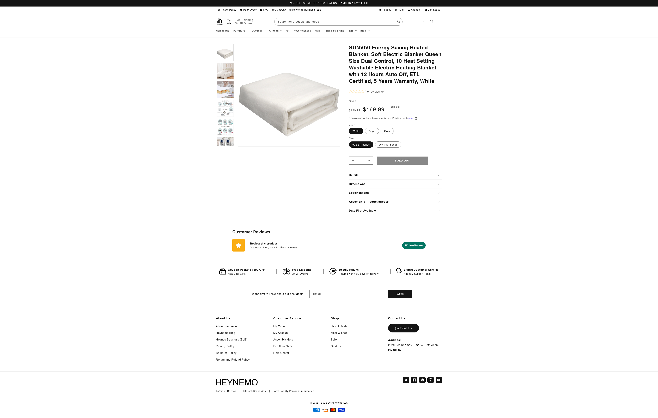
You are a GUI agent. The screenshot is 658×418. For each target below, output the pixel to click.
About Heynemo (226, 326)
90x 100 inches (388, 144)
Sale (334, 339)
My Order (279, 326)
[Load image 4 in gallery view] (225, 108)
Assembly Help (283, 339)
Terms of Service (226, 391)
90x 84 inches (361, 144)
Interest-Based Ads (255, 391)
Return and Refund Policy (233, 359)
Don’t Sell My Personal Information (293, 391)
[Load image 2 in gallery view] (225, 71)
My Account (281, 333)
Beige (371, 131)
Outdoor (336, 346)
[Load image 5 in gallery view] (225, 126)
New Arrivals (339, 326)
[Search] (399, 21)
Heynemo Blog (225, 333)
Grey (387, 131)
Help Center (281, 353)
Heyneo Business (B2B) (231, 339)
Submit (400, 293)
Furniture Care (282, 346)
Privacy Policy (225, 346)
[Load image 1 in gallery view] (225, 52)
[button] (240, 30)
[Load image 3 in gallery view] (225, 89)
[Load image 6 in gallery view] (225, 145)
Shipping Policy (226, 353)
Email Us (406, 328)
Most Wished (339, 333)
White (356, 131)
